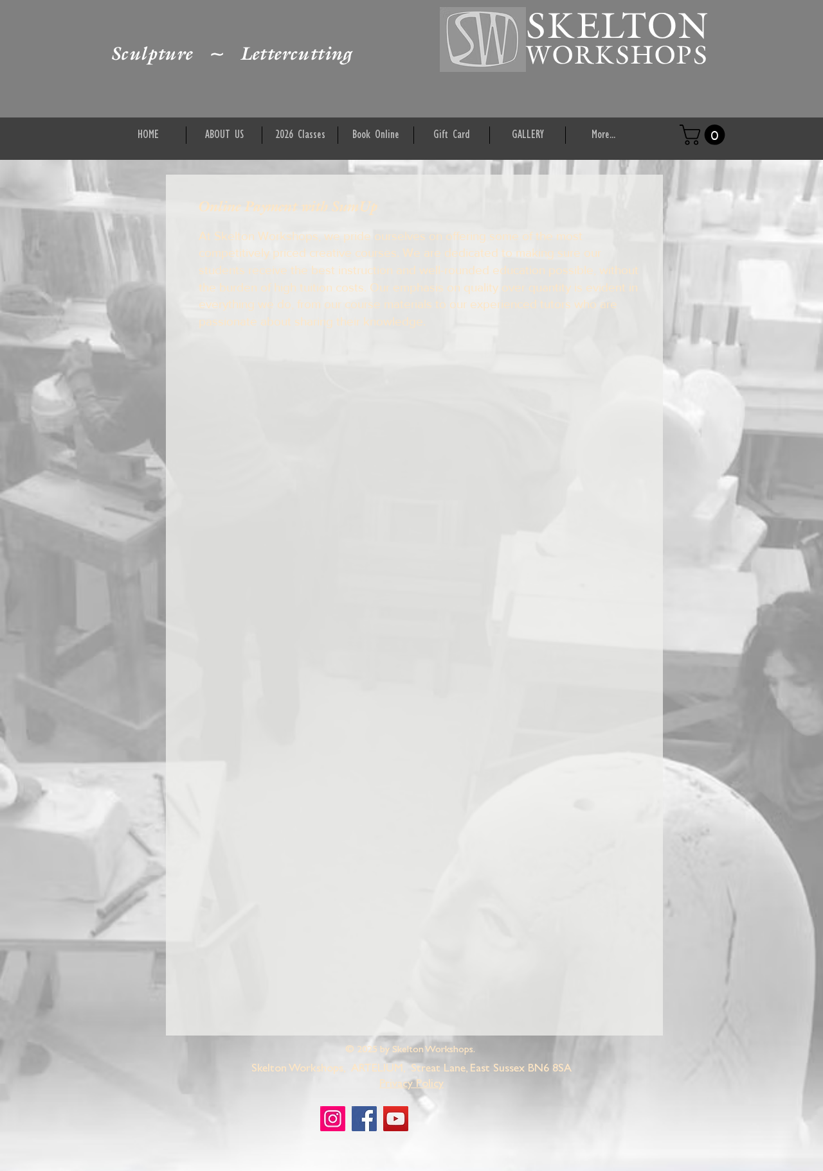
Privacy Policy (411, 1085)
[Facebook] (364, 1118)
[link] (705, 135)
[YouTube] (395, 1118)
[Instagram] (332, 1118)
